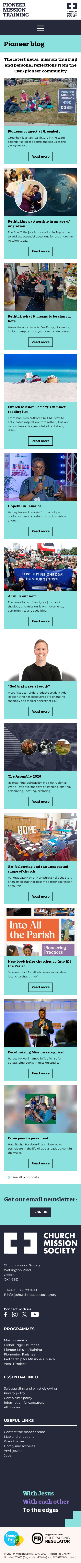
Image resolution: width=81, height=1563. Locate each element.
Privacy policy (14, 1393)
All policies (12, 1407)
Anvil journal (13, 1451)
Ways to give (14, 1441)
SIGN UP (40, 1212)
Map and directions (19, 1436)
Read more (40, 156)
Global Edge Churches (21, 1345)
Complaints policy (18, 1398)
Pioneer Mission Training (23, 1350)
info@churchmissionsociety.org (31, 1295)
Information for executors (24, 1402)
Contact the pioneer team (24, 1432)
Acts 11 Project (15, 1364)
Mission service (16, 1340)
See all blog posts (25, 1177)
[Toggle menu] (40, 28)
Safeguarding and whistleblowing (30, 1388)
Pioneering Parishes (19, 1354)
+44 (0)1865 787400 (21, 1290)
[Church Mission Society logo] (67, 10)
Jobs (7, 1455)
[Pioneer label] (21, 10)
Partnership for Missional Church (29, 1359)
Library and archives (19, 1446)
